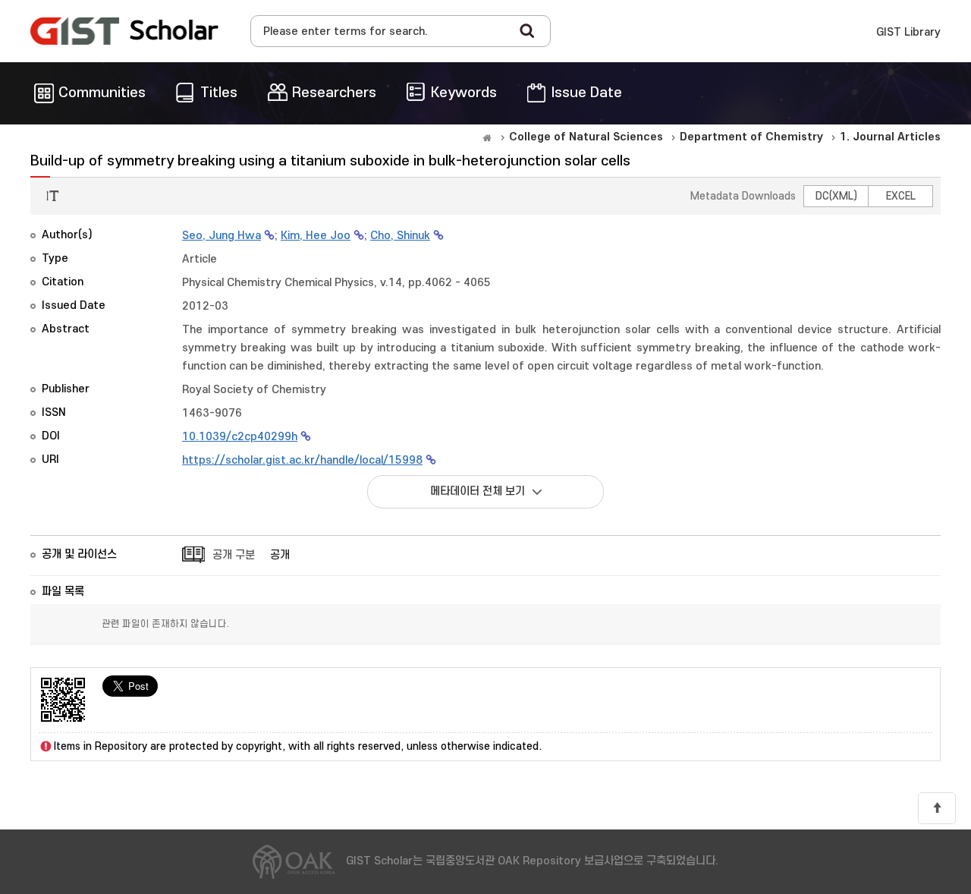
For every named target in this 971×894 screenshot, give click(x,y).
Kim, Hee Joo (315, 235)
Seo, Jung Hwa (221, 235)
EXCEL (901, 196)
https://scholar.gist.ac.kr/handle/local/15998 (302, 460)
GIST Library (908, 32)
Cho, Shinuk (400, 235)
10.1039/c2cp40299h (239, 436)
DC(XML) (836, 196)
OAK (124, 31)
